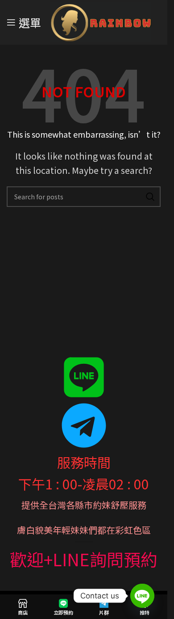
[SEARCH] (150, 196)
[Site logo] (100, 21)
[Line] (142, 596)
